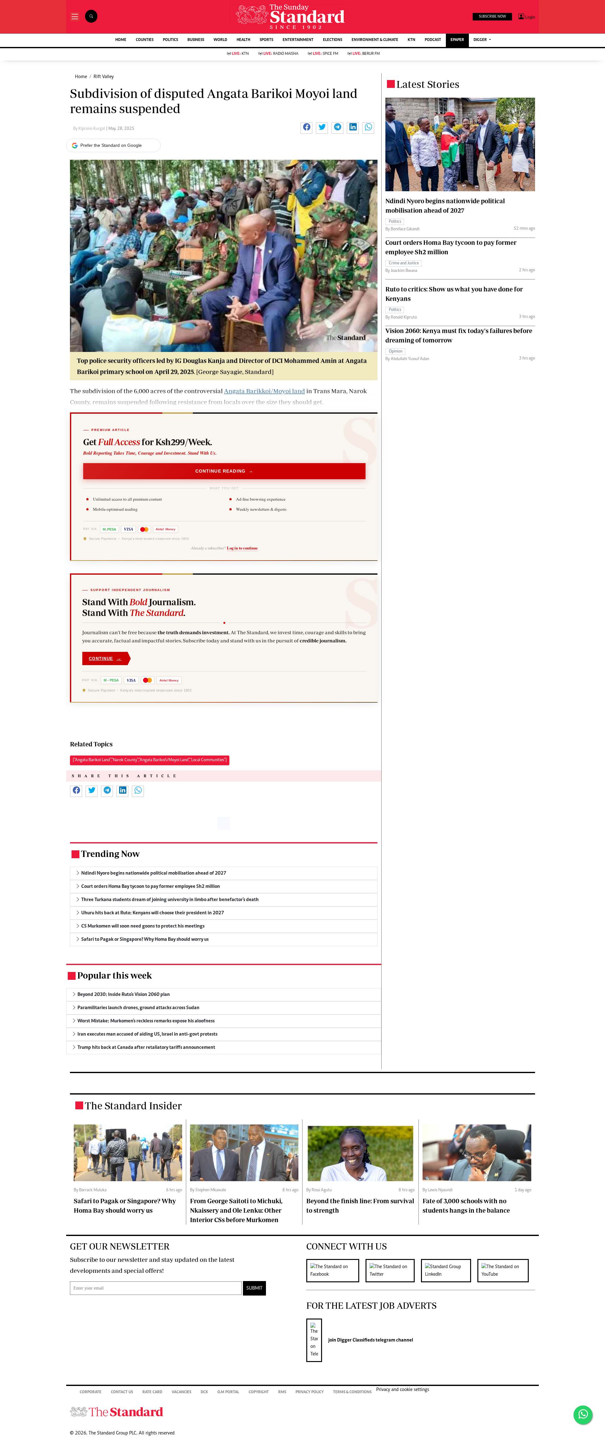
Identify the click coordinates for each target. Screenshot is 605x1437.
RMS (282, 1392)
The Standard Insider (133, 1105)
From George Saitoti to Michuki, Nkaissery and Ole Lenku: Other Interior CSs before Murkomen (236, 1210)
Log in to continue (242, 548)
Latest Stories (427, 84)
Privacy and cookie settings (402, 1389)
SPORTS (266, 40)
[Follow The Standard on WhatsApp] (582, 1414)
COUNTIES (144, 40)
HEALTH (243, 40)
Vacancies (181, 1392)
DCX (204, 1392)
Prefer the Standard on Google (111, 145)
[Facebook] (336, 1270)
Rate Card (152, 1392)
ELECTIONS (332, 40)
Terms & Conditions (352, 1392)
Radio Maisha (280, 54)
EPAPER (457, 40)
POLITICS (170, 40)
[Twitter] (393, 1270)
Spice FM (325, 54)
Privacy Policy (310, 1392)
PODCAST (433, 40)
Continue (105, 658)
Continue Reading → (224, 471)
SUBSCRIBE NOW (492, 17)
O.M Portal (228, 1392)
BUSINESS (195, 40)
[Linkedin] (449, 1270)
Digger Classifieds (355, 1340)
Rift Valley (104, 76)
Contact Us (122, 1392)
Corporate (90, 1392)
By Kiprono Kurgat (89, 129)
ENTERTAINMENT (298, 40)
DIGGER (481, 40)
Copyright (259, 1392)
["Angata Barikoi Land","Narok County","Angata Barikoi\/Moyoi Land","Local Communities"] (150, 760)
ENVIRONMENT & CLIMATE (375, 40)
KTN (411, 40)
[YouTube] (506, 1270)
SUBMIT (254, 1288)
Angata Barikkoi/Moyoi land (264, 390)
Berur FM (366, 54)
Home (81, 76)
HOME (120, 40)
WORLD (220, 40)
